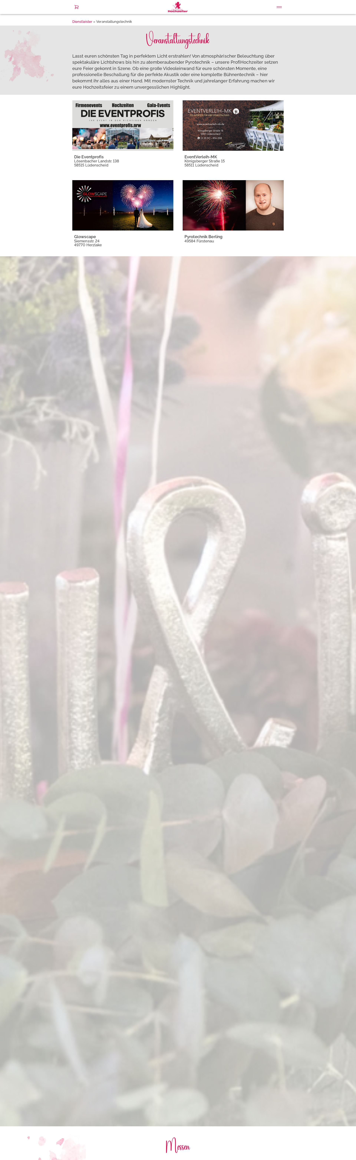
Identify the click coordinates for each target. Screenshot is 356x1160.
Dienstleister (82, 22)
